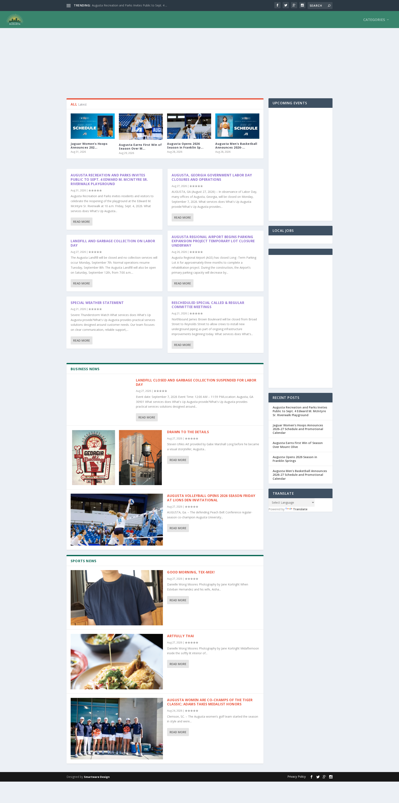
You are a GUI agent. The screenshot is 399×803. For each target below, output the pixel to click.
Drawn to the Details (188, 432)
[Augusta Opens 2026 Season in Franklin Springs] (189, 126)
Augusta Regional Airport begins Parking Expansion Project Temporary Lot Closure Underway (213, 241)
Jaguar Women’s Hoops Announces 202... (89, 145)
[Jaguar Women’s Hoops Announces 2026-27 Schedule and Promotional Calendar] (93, 126)
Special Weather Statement (97, 302)
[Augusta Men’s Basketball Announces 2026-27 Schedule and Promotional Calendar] (237, 126)
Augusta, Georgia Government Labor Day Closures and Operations (212, 177)
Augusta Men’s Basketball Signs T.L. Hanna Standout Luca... (132, 5)
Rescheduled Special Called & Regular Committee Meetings (208, 304)
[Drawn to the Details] (117, 457)
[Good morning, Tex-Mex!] (117, 597)
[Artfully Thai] (117, 661)
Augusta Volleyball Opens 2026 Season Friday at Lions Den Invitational (211, 497)
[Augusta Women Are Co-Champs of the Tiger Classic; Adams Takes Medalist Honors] (117, 728)
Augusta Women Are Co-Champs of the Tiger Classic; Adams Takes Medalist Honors (209, 702)
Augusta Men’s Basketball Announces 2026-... (236, 145)
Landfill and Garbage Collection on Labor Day (113, 243)
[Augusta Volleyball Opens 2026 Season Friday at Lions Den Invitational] (117, 520)
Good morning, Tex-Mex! (191, 572)
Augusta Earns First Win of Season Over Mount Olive (298, 445)
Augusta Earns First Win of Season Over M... (140, 146)
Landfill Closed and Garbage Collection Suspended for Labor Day (196, 382)
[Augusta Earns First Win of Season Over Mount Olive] (141, 126)
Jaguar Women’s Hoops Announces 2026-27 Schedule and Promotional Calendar (298, 429)
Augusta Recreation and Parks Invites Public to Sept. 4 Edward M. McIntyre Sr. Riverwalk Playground (109, 179)
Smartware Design (97, 777)
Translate (300, 509)
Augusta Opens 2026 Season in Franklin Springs (295, 459)
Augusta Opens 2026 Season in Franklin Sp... (185, 145)
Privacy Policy (296, 776)
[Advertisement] (191, 61)
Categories (374, 20)
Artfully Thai (180, 636)
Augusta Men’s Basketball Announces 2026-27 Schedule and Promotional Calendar (300, 474)
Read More (81, 222)
